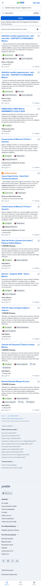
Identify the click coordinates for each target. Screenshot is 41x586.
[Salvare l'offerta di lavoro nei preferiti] (38, 36)
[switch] (37, 29)
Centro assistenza (8, 518)
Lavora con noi (6, 515)
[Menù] (3, 3)
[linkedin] (17, 561)
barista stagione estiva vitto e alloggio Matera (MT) (17, 444)
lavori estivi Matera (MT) (9, 433)
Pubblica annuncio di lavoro (10, 530)
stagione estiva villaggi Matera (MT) (12, 449)
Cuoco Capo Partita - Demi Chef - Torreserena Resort (16, 177)
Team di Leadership (8, 509)
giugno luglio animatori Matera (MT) (12, 452)
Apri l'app (36, 3)
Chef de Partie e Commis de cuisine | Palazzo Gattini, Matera (17, 242)
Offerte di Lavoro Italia (9, 522)
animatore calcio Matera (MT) (11, 436)
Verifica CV (5, 554)
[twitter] (12, 561)
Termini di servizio (7, 570)
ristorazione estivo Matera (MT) (11, 446)
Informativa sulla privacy (9, 574)
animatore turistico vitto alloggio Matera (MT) (15, 454)
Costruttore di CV (7, 551)
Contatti (4, 512)
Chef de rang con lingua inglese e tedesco (16, 309)
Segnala (36, 66)
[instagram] (8, 561)
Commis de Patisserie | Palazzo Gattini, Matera (18, 346)
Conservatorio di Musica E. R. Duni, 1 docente (16, 140)
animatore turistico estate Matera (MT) (14, 457)
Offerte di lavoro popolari (9, 465)
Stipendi (4, 548)
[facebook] (3, 561)
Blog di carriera (6, 542)
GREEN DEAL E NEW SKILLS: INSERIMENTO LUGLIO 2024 (13, 110)
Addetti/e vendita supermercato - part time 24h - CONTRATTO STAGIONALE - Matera (18, 38)
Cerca (20, 18)
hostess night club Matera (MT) (11, 438)
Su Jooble (5, 503)
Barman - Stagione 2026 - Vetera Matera (15, 275)
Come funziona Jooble (9, 506)
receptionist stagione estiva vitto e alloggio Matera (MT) (19, 441)
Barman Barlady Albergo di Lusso (15, 381)
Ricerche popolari (7, 426)
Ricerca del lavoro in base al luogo (12, 468)
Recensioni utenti (7, 545)
